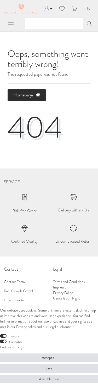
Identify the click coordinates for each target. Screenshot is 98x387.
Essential (14, 336)
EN (87, 9)
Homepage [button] (23, 95)
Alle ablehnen (49, 379)
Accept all (49, 357)
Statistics (15, 341)
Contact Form (14, 281)
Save (49, 368)
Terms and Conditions (69, 281)
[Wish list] (62, 9)
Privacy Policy (63, 292)
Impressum (61, 287)
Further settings (12, 347)
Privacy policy (26, 326)
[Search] (88, 23)
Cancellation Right (66, 298)
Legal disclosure (59, 326)
